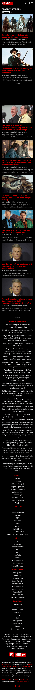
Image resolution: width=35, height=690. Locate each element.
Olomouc (4, 666)
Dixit (17, 618)
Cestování (6, 637)
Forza (17, 523)
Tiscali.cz (17, 475)
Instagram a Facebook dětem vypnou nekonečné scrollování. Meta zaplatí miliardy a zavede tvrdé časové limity (17, 351)
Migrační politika (17, 487)
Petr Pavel (17, 575)
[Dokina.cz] (7, 3)
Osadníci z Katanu (17, 610)
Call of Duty (17, 529)
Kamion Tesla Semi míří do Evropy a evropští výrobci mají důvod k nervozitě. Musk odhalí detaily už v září (17, 442)
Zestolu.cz (17, 601)
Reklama (4, 679)
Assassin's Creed (17, 513)
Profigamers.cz (25, 637)
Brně (7, 664)
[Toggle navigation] (31, 3)
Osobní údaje (24, 679)
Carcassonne (17, 604)
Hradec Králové (11, 666)
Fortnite (17, 526)
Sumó (17, 558)
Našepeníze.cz (12, 646)
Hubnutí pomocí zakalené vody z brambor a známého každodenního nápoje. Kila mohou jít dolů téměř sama (17, 364)
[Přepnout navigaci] (28, 3)
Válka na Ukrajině (17, 484)
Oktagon (17, 544)
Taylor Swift (17, 592)
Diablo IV (17, 521)
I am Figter (17, 555)
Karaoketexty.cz (27, 639)
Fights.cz (17, 538)
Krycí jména (17, 621)
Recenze (17, 510)
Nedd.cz (18, 641)
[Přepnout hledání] (25, 3)
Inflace (17, 478)
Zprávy (15, 634)
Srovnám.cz (23, 646)
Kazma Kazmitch (17, 581)
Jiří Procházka (18, 563)
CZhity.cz (25, 644)
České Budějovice (22, 666)
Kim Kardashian (17, 584)
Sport (22, 634)
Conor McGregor (17, 566)
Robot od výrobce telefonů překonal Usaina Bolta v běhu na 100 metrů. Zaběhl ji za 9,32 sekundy (17, 458)
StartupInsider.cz (17, 648)
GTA (17, 518)
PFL (17, 549)
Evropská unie (17, 497)
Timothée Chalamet (17, 597)
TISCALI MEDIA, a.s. (21, 681)
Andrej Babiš (17, 573)
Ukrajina (17, 481)
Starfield (17, 515)
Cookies (16, 679)
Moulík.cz (26, 641)
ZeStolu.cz (5, 639)
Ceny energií (17, 495)
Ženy (27, 634)
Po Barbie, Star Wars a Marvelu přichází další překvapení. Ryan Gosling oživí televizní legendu (17, 377)
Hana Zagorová (17, 578)
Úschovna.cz (9, 641)
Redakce (10, 679)
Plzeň (29, 666)
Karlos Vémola (17, 560)
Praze (3, 664)
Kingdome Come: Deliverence (17, 534)
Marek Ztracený (17, 589)
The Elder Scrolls (17, 532)
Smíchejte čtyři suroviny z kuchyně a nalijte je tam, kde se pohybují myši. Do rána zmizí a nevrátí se (17, 393)
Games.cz (18, 507)
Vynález (17, 503)
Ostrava (30, 664)
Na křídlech (17, 623)
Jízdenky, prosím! (17, 629)
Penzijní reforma (17, 500)
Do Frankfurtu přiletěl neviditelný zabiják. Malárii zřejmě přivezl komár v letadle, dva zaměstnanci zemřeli (17, 385)
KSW (17, 552)
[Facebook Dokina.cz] (15, 686)
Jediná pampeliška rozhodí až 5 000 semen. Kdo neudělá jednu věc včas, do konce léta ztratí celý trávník (17, 409)
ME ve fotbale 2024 (17, 489)
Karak (17, 626)
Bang (17, 607)
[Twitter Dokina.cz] (19, 686)
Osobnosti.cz (17, 569)
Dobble (17, 615)
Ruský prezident (17, 492)
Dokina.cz (16, 644)
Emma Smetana (17, 595)
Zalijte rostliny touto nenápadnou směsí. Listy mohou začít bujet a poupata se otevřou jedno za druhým (17, 337)
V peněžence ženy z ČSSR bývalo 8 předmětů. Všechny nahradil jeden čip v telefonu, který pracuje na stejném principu (17, 416)
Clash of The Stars (17, 547)
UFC (17, 541)
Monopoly (17, 612)
